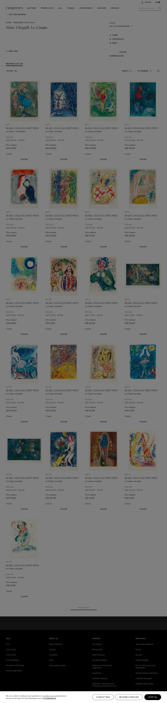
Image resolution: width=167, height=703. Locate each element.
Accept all (152, 697)
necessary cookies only (129, 697)
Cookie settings (103, 697)
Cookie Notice (50, 698)
